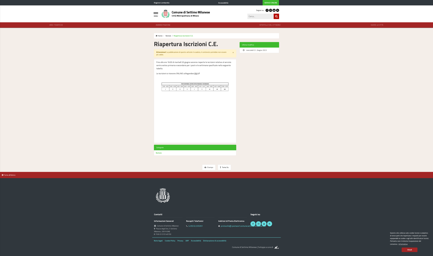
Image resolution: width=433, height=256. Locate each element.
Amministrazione (163, 25)
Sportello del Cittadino (270, 25)
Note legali (158, 240)
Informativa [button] (403, 244)
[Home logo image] (165, 13)
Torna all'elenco (9, 175)
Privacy (180, 240)
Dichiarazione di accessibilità (214, 240)
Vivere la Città (377, 25)
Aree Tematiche (56, 25)
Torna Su (225, 167)
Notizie (159, 153)
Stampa (209, 167)
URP (187, 240)
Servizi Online (270, 2)
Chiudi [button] (409, 250)
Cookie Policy (170, 240)
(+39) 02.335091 (196, 225)
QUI (196, 73)
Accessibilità (196, 240)
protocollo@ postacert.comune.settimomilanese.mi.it (243, 225)
